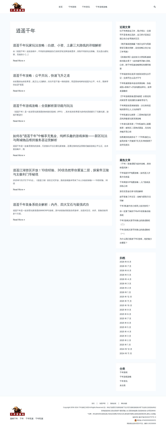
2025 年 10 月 (126, 305)
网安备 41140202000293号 (146, 420)
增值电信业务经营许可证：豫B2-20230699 (141, 423)
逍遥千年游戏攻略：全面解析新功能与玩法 (43, 106)
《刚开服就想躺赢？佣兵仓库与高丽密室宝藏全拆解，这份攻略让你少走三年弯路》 (135, 48)
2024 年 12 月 (126, 349)
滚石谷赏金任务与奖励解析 (131, 191)
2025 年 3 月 (125, 336)
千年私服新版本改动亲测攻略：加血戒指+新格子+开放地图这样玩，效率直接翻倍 (136, 87)
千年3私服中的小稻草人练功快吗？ (135, 206)
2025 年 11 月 (126, 301)
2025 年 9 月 (125, 310)
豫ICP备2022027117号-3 (147, 417)
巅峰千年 (14, 418)
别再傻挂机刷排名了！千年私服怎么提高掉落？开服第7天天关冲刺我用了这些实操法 (136, 141)
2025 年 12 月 (126, 296)
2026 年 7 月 (125, 266)
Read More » (19, 60)
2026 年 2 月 (125, 288)
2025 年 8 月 (125, 314)
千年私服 (29, 418)
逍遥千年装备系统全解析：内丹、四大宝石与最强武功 (51, 204)
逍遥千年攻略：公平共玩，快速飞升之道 (41, 75)
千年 (22, 418)
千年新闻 (72, 7)
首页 (61, 7)
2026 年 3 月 (125, 283)
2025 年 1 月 (125, 344)
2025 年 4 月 (125, 331)
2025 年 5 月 (125, 327)
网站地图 (124, 403)
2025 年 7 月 (125, 318)
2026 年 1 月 (125, 292)
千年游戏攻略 (101, 7)
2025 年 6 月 (125, 323)
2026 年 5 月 (125, 275)
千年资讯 (86, 7)
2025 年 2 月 (125, 340)
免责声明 (102, 403)
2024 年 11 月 (126, 353)
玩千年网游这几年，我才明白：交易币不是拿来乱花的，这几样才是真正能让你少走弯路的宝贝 (135, 35)
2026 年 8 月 (125, 262)
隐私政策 (113, 403)
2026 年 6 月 (125, 270)
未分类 (123, 385)
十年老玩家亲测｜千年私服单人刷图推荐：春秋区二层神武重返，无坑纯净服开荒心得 (135, 128)
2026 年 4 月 (125, 279)
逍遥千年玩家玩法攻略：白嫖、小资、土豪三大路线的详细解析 (57, 45)
